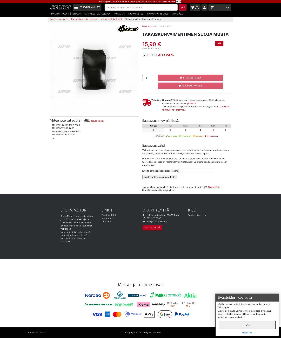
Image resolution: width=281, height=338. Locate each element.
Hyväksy (247, 325)
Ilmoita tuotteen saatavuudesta (159, 177)
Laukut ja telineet (158, 13)
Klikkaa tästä (213, 187)
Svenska (201, 215)
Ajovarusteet (136, 13)
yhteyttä (191, 103)
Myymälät (178, 13)
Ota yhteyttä (152, 227)
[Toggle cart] (219, 7)
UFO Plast (147, 26)
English (191, 215)
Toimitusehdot (108, 215)
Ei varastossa (192, 77)
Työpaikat (106, 221)
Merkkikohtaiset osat (111, 19)
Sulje (178, 1)
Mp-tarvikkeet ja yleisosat (84, 19)
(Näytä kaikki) (97, 121)
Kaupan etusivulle (59, 19)
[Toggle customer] (204, 7)
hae (183, 7)
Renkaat (76, 13)
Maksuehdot (107, 218)
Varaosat (119, 13)
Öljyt (65, 13)
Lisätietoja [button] (247, 332)
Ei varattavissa (192, 85)
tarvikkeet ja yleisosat (98, 13)
